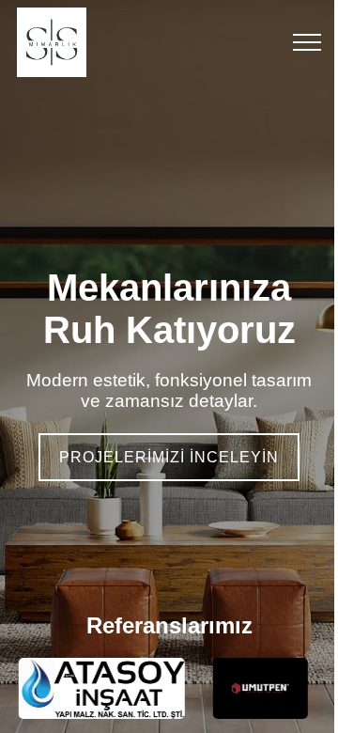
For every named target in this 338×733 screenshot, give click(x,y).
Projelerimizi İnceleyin (169, 457)
